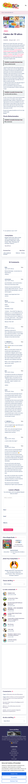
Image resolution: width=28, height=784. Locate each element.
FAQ (14, 757)
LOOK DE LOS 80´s (12, 639)
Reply (22, 267)
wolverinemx (8, 279)
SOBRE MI (14, 749)
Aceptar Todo (14, 773)
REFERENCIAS (14, 751)
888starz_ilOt (6, 706)
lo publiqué (10, 54)
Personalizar (14, 777)
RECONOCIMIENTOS (14, 753)
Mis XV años (11, 624)
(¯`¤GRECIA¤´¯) (8, 341)
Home (3, 12)
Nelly (6, 267)
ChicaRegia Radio (18, 544)
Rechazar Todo (14, 781)
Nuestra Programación (18, 546)
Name (5, 509)
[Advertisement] (14, 175)
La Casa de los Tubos (13, 598)
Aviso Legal (14, 758)
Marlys (6, 301)
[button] (8, 245)
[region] (14, 772)
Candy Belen (9, 235)
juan (6, 370)
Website (5, 522)
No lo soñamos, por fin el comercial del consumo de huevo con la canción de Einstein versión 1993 (13, 698)
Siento (5, 31)
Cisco (6, 326)
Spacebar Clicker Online (8, 702)
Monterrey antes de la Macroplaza (15, 694)
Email (5, 516)
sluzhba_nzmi (6, 710)
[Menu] (25, 5)
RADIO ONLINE (14, 755)
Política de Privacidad (14, 760)
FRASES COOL (11, 593)
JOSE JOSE (10, 629)
